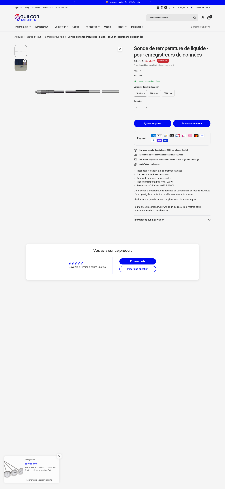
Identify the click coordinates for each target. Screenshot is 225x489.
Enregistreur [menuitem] (41, 26)
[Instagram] (162, 7)
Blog (27, 8)
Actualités (36, 8)
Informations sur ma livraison (149, 219)
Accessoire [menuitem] (91, 26)
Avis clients (47, 8)
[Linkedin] (174, 7)
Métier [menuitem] (121, 26)
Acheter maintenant (192, 123)
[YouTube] (166, 7)
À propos (18, 8)
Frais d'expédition (141, 65)
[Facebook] (158, 7)
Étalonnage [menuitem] (137, 26)
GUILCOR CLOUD (62, 8)
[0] (208, 17)
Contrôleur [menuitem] (60, 26)
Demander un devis (200, 26)
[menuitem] (19, 7)
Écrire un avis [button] (137, 261)
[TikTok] (170, 7)
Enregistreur (34, 36)
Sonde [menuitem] (75, 26)
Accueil (19, 36)
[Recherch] (194, 17)
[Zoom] (120, 49)
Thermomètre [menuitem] (21, 26)
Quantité (138, 101)
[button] (61, 456)
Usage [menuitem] (107, 26)
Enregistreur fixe (54, 36)
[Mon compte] (203, 17)
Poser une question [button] (137, 269)
